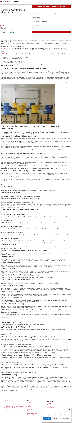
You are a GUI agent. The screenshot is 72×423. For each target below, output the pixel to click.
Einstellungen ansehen (65, 418)
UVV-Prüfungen (29, 228)
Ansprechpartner (35, 13)
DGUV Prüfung (29, 402)
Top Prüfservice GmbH (52, 407)
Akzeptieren (46, 418)
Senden (51, 31)
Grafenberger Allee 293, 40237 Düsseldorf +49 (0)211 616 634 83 (13, 406)
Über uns (36, 2)
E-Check (6, 48)
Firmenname (34, 9)
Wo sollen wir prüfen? (36, 17)
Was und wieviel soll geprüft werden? (39, 21)
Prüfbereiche (51, 2)
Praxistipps (58, 2)
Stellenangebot (29, 406)
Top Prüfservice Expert (52, 404)
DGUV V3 (28, 405)
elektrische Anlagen (28, 75)
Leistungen (42, 2)
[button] (69, 409)
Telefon (54, 13)
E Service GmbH (29, 409)
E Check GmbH (29, 410)
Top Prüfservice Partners (52, 406)
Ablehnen (55, 418)
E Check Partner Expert (31, 414)
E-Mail (53, 9)
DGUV (27, 404)
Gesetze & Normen (67, 2)
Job (27, 408)
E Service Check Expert (31, 412)
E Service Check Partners (31, 413)
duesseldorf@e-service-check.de (12, 409)
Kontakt (30, 2)
